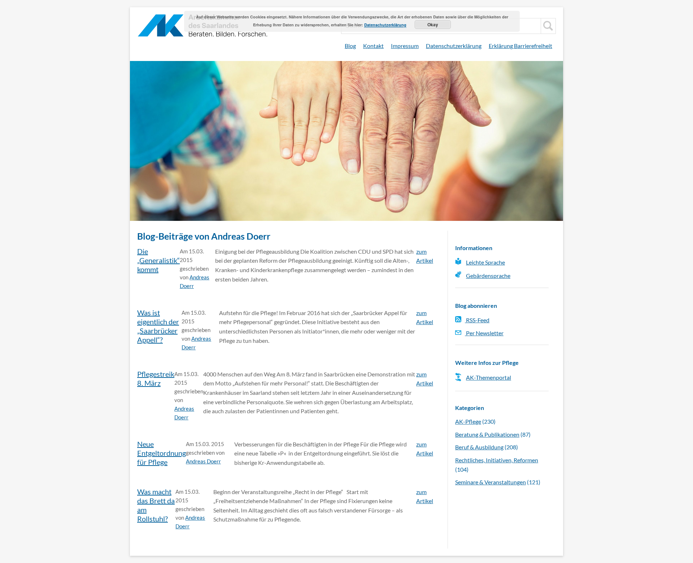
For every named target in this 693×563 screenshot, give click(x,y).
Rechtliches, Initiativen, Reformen (496, 460)
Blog (350, 45)
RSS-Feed (477, 320)
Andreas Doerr (203, 461)
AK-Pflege (468, 421)
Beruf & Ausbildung (479, 447)
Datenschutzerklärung (453, 45)
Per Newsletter (484, 332)
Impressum (405, 45)
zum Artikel (424, 256)
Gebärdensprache (488, 275)
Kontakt (373, 45)
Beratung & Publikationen (487, 434)
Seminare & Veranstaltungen (490, 482)
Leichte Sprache (485, 262)
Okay (432, 24)
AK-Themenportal (488, 377)
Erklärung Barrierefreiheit (520, 45)
